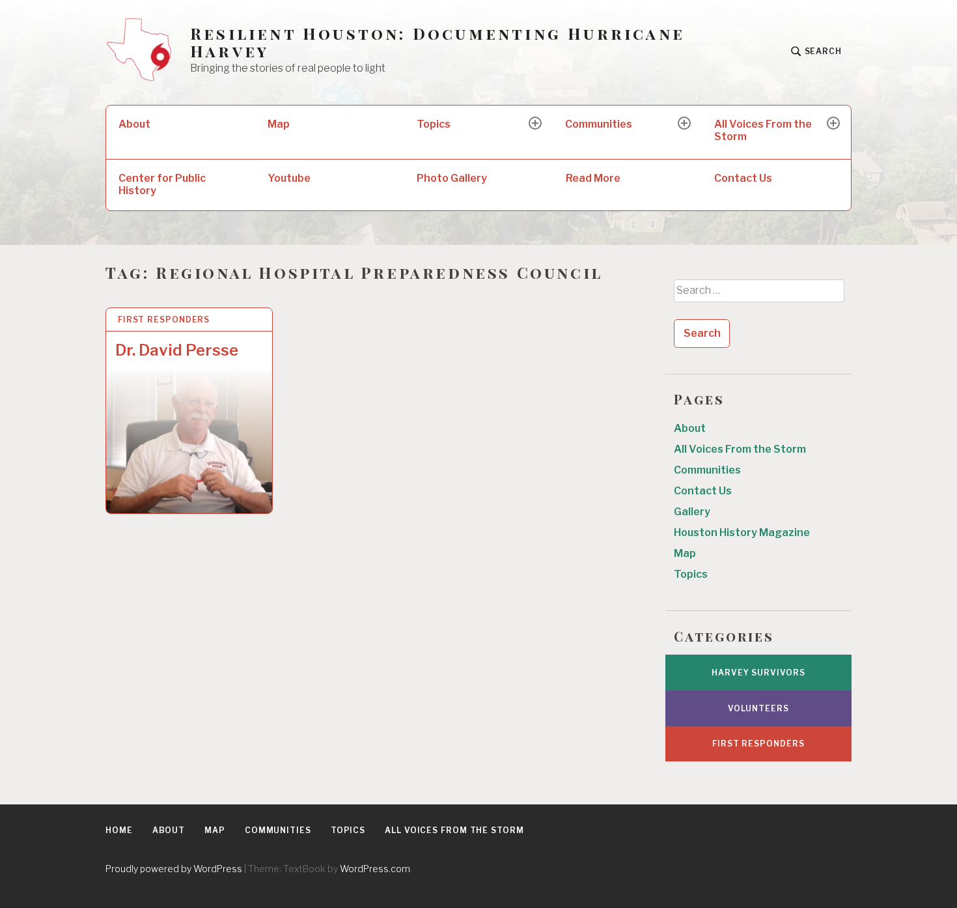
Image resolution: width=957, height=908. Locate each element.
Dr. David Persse (176, 350)
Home (119, 830)
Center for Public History (162, 184)
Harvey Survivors (758, 672)
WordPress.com (375, 868)
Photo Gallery (452, 178)
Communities (598, 124)
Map (279, 124)
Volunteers (758, 708)
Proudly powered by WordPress (173, 868)
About (134, 124)
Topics (434, 124)
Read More (593, 178)
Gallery (692, 511)
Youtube (289, 178)
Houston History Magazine (742, 532)
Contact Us (743, 178)
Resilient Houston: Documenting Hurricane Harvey (437, 42)
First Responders (164, 319)
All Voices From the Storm (763, 130)
